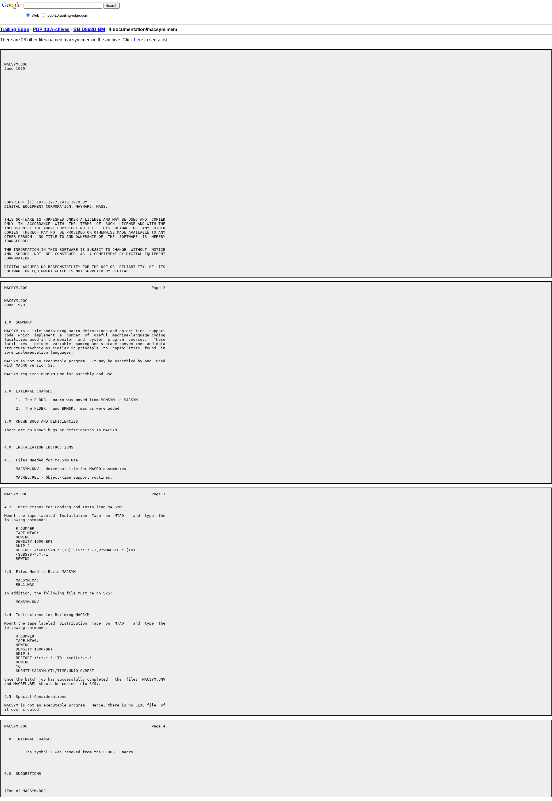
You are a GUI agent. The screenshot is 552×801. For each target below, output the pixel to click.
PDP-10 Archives (51, 29)
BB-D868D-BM (89, 29)
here (138, 39)
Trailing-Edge (14, 29)
